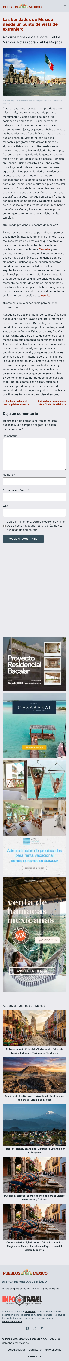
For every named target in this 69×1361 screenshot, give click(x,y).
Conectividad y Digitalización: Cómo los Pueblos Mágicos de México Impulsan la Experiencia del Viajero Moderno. (34, 1246)
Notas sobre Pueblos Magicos (39, 42)
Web (5, 505)
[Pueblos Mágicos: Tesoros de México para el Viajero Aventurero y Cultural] (34, 1175)
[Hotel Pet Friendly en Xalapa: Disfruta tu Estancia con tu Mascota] (34, 1125)
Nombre (9, 474)
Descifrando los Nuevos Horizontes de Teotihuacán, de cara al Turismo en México (34, 1098)
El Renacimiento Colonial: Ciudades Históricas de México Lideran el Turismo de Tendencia (34, 1051)
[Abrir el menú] (65, 6)
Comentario (11, 436)
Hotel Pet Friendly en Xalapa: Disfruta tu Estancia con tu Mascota (34, 1150)
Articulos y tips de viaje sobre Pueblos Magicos (23, 100)
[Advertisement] (34, 593)
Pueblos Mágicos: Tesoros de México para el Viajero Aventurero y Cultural (34, 1197)
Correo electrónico (16, 490)
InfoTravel (30, 1311)
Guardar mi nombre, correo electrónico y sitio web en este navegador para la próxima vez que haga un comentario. (36, 526)
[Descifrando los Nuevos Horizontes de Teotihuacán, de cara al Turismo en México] (34, 1075)
